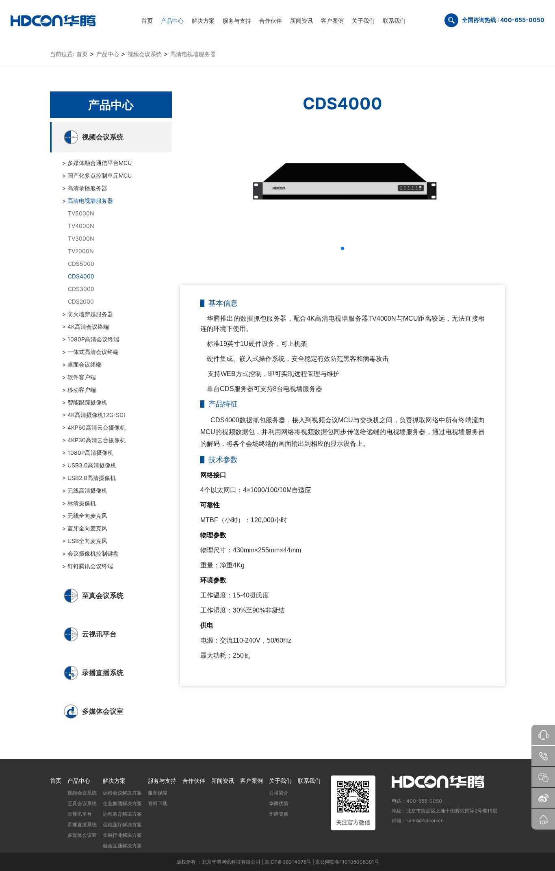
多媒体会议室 (82, 835)
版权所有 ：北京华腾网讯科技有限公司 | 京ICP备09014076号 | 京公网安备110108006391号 (277, 862)
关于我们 (280, 780)
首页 (82, 53)
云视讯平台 (79, 814)
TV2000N (81, 251)
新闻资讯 (222, 780)
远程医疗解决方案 (122, 824)
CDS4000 (81, 276)
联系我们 (309, 780)
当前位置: (62, 53)
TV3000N (81, 238)
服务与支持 (162, 780)
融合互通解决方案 (122, 846)
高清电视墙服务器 (193, 53)
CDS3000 (81, 288)
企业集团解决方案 (122, 803)
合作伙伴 (193, 780)
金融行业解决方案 (122, 835)
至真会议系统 (82, 803)
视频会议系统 (145, 53)
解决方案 (114, 780)
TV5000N (81, 213)
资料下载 (157, 803)
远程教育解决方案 (122, 814)
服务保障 (157, 793)
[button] (172, 20)
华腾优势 (278, 803)
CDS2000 (81, 301)
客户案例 (251, 780)
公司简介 (278, 793)
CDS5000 (81, 263)
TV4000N (81, 225)
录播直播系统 (82, 824)
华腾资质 (278, 814)
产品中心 (107, 53)
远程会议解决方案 (122, 793)
